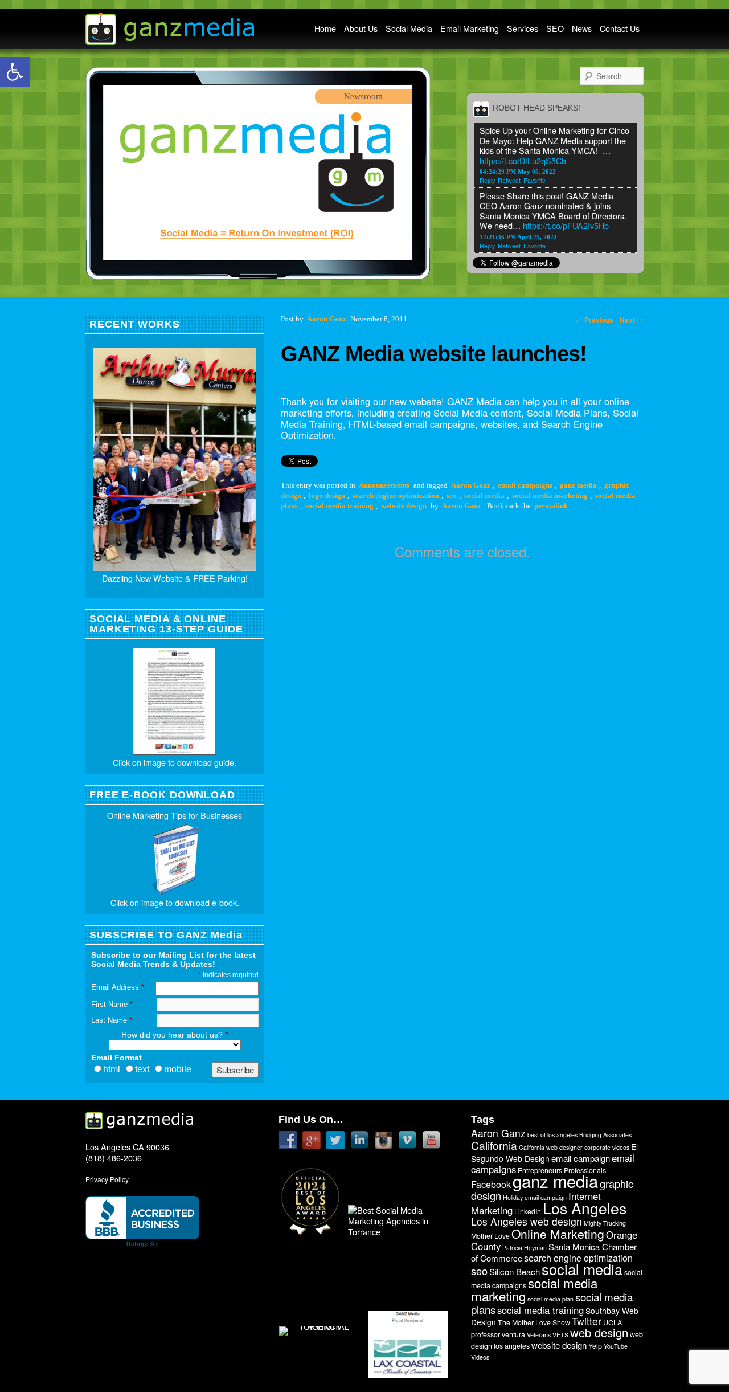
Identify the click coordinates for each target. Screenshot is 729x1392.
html (111, 1069)
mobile (177, 1069)
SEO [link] (555, 28)
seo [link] (452, 496)
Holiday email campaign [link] (535, 1197)
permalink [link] (551, 506)
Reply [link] (487, 180)
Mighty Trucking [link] (605, 1223)
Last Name (111, 1020)
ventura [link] (513, 1334)
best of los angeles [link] (552, 1134)
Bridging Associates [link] (605, 1134)
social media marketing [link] (550, 496)
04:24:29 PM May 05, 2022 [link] (518, 171)
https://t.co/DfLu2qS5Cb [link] (523, 160)
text (142, 1069)
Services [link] (522, 28)
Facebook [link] (491, 1184)
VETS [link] (560, 1334)
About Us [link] (361, 28)
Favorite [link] (534, 180)
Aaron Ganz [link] (470, 485)
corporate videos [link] (606, 1147)
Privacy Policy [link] (107, 1179)
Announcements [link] (384, 485)
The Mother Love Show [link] (534, 1322)
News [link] (582, 28)
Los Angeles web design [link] (526, 1221)
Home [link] (325, 28)
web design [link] (599, 1332)
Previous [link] (594, 320)
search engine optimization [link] (396, 496)
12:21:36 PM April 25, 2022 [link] (518, 237)
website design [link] (404, 506)
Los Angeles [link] (584, 1208)
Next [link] (632, 320)
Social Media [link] (409, 28)
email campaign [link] (580, 1158)
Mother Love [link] (490, 1236)
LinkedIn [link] (527, 1211)
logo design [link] (327, 496)
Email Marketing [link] (469, 28)
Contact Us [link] (620, 28)
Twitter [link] (586, 1321)
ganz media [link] (578, 485)
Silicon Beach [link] (514, 1271)
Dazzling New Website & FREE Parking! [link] (175, 578)
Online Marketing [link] (557, 1233)
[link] (15, 72)
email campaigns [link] (525, 485)
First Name (112, 1004)
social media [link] (484, 496)
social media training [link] (339, 506)
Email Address (117, 987)
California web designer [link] (551, 1147)
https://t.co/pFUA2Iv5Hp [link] (566, 225)
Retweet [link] (509, 180)
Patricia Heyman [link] (524, 1247)
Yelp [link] (595, 1346)
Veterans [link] (539, 1334)
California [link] (494, 1145)
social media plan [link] (550, 1299)
